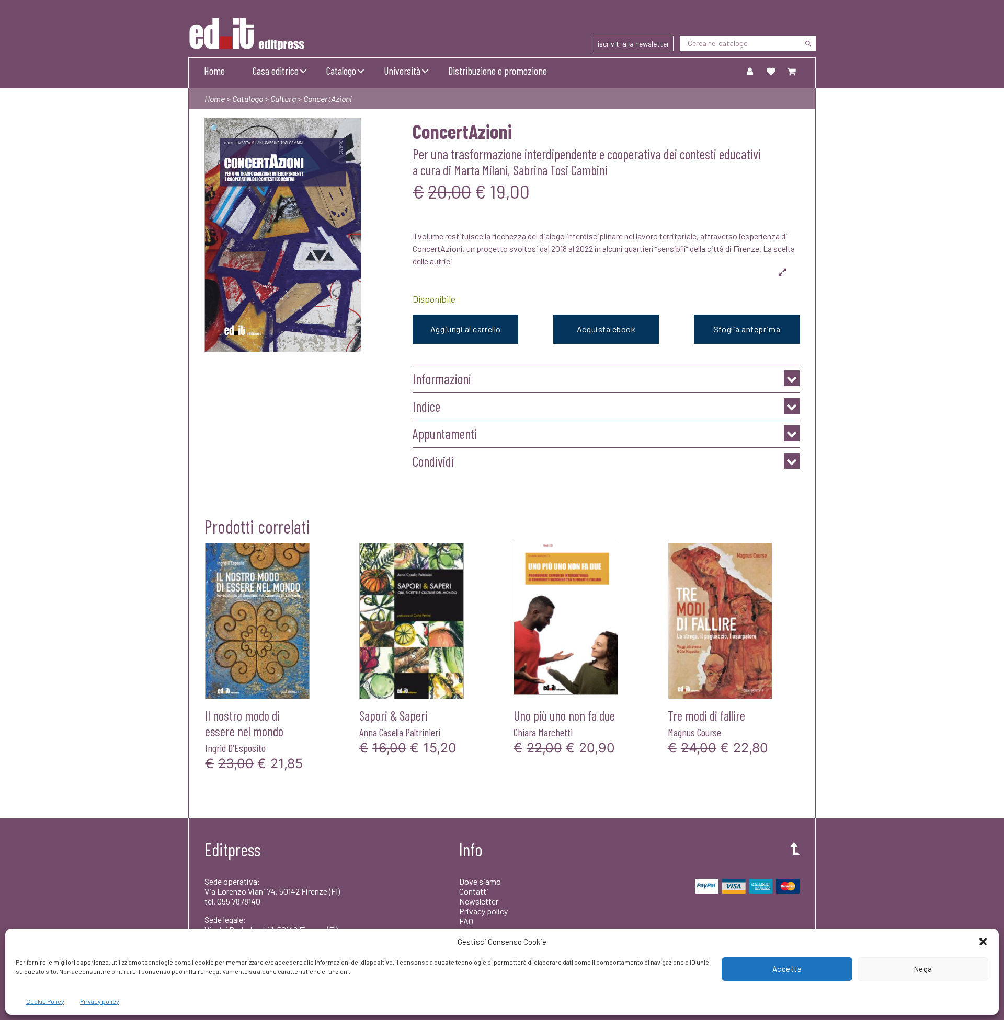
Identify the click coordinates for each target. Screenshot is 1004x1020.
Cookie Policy (45, 1001)
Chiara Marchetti (543, 732)
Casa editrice (276, 70)
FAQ (466, 921)
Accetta (787, 968)
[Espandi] (782, 271)
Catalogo (341, 70)
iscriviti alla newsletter (633, 43)
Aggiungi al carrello (465, 329)
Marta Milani (481, 169)
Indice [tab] (426, 406)
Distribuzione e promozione (497, 70)
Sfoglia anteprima (746, 329)
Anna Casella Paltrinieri (399, 732)
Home (214, 70)
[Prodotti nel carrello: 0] (792, 71)
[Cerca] (808, 43)
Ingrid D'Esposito (235, 747)
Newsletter (478, 901)
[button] (983, 941)
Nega (923, 968)
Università (402, 70)
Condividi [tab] (433, 461)
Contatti (473, 891)
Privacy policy (99, 1001)
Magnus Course (694, 732)
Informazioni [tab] (442, 378)
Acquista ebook (606, 329)
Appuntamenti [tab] (445, 433)
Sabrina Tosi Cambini (560, 169)
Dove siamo (480, 881)
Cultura (283, 98)
